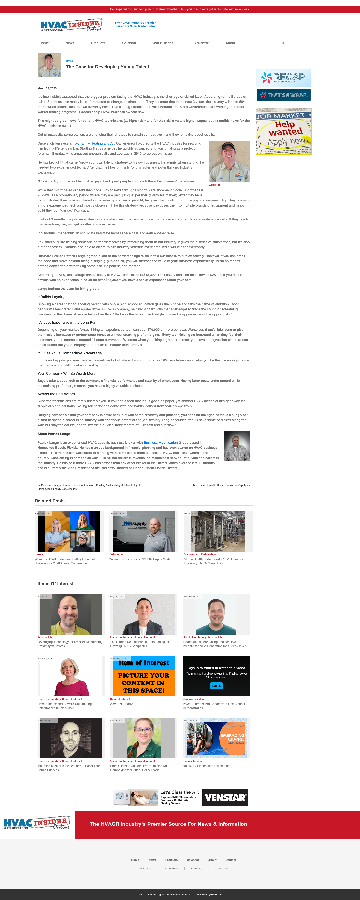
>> (221, 485)
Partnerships (208, 554)
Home (44, 43)
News (70, 43)
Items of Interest (47, 636)
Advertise (201, 43)
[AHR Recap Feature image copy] (284, 85)
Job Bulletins (163, 43)
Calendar (129, 43)
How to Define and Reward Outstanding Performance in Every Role (65, 706)
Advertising (196, 868)
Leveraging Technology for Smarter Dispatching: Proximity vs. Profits (70, 644)
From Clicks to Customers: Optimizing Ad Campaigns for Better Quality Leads (138, 768)
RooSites (216, 894)
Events (39, 554)
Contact (231, 860)
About (230, 43)
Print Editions (144, 868)
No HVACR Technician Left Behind (206, 766)
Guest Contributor (121, 636)
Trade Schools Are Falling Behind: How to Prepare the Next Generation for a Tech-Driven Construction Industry (215, 644)
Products (98, 43)
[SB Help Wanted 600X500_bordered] (284, 131)
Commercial (191, 554)
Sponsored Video (193, 698)
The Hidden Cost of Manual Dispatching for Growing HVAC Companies (139, 644)
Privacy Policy (222, 868)
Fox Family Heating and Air (93, 143)
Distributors (116, 554)
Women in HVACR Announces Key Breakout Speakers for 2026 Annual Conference (65, 561)
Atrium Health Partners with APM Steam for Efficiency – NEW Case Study (213, 561)
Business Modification (161, 443)
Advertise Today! (121, 704)
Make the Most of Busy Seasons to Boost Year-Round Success (69, 768)
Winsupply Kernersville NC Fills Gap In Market (140, 559)
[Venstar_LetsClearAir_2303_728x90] (180, 797)
